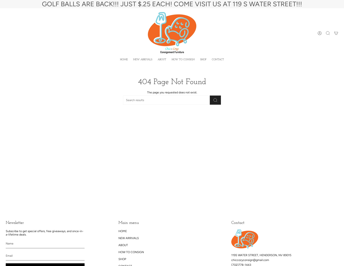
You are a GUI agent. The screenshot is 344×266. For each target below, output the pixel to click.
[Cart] (336, 33)
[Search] (215, 100)
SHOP (122, 259)
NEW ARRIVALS (128, 238)
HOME (122, 231)
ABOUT (123, 245)
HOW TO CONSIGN (131, 252)
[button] (203, 60)
